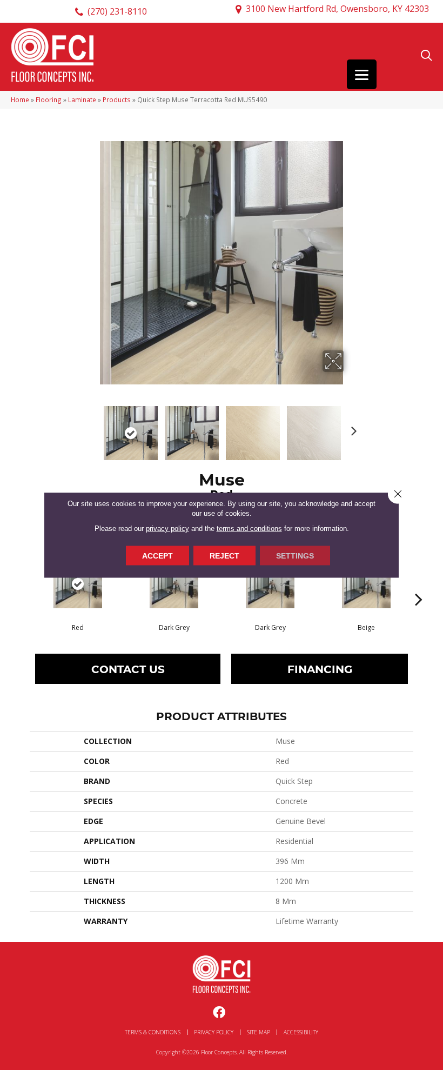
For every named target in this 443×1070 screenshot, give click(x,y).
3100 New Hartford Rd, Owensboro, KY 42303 (337, 9)
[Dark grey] (174, 584)
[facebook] (219, 1013)
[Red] (78, 584)
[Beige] (366, 584)
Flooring (49, 99)
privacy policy (167, 528)
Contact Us (128, 668)
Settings (295, 555)
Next (351, 427)
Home (20, 99)
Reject (224, 555)
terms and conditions (249, 528)
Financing (319, 668)
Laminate (82, 99)
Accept (157, 555)
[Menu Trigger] (362, 74)
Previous (91, 427)
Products (117, 99)
